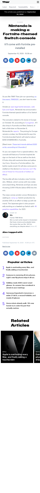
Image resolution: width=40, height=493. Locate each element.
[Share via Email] (34, 253)
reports (16, 131)
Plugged (20, 22)
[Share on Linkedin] (22, 253)
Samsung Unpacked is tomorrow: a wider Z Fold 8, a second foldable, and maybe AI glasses (21, 295)
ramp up (14, 198)
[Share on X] (11, 253)
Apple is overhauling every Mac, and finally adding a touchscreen (20, 268)
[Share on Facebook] (5, 253)
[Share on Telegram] (28, 253)
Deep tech (12, 7)
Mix (11, 215)
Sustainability (23, 7)
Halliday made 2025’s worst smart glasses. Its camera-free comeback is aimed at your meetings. (20, 285)
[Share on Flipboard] (17, 253)
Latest (4, 7)
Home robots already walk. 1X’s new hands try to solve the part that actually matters (20, 305)
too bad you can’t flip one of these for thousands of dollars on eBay (19, 171)
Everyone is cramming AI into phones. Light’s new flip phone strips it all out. (20, 276)
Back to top (6, 246)
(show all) (33, 226)
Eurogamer (29, 123)
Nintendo (5, 237)
